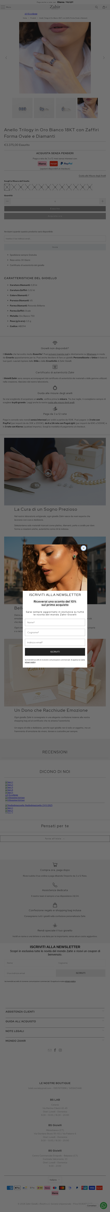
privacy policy (30, 662)
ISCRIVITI (55, 651)
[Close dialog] (83, 548)
